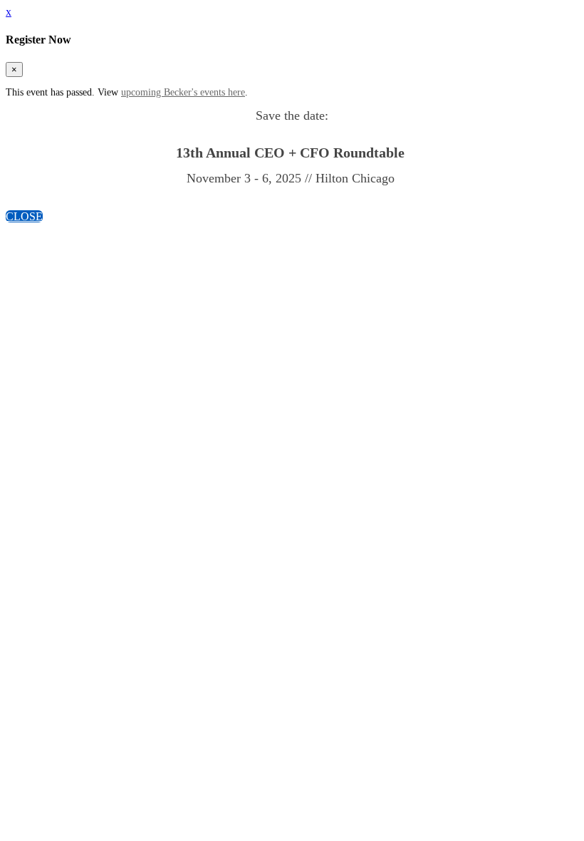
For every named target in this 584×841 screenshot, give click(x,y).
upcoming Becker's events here (183, 92)
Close (24, 216)
